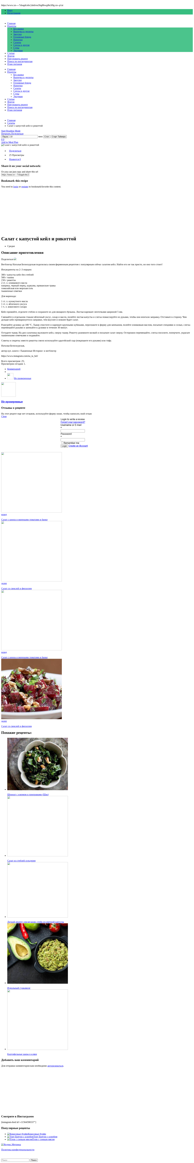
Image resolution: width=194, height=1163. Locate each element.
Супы (16, 48)
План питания (14, 64)
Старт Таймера (58, 136)
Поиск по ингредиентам (19, 61)
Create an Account (78, 445)
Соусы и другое (21, 45)
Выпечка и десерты (23, 31)
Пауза (5, 136)
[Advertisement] (92, 211)
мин (40, 136)
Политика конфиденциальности (17, 1149)
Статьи (11, 53)
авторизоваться (55, 1066)
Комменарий (13, 369)
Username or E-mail (71, 425)
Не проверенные (22, 378)
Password (66, 433)
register (24, 186)
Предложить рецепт (17, 58)
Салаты (17, 42)
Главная (11, 23)
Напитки (18, 39)
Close (4, 416)
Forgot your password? (73, 422)
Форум (10, 56)
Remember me (71, 443)
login (15, 186)
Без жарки (18, 28)
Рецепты (11, 26)
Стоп (46, 136)
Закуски (17, 34)
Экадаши (18, 50)
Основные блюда (22, 37)
